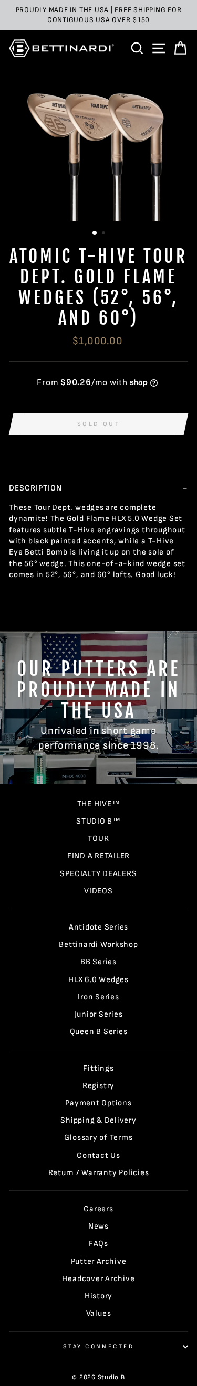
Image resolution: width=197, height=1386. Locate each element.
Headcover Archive (98, 1279)
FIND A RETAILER (98, 856)
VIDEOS (98, 891)
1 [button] (95, 233)
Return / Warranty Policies (98, 1173)
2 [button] (104, 234)
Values (98, 1313)
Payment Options (98, 1103)
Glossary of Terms (98, 1138)
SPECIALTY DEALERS (98, 874)
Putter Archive (99, 1261)
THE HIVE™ (98, 804)
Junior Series (99, 1014)
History (98, 1296)
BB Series (98, 962)
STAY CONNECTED (98, 1346)
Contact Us (98, 1155)
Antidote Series (98, 927)
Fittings (98, 1068)
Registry (98, 1086)
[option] (98, 15)
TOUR (98, 839)
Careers (98, 1209)
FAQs (98, 1244)
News (98, 1226)
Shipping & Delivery (98, 1120)
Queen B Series (99, 1032)
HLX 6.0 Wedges (98, 980)
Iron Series (98, 997)
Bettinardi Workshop (98, 945)
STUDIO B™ (98, 821)
